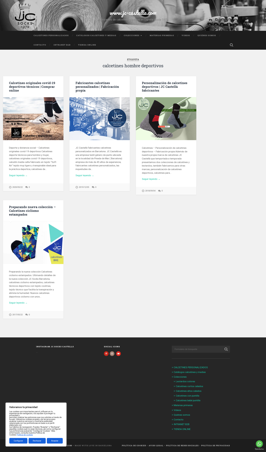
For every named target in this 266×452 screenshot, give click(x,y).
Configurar (18, 441)
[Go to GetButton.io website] (259, 449)
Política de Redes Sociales (182, 445)
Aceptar (54, 441)
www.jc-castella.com (133, 12)
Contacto (40, 45)
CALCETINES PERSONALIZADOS (51, 35)
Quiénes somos (206, 35)
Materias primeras (162, 35)
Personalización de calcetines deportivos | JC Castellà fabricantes (164, 86)
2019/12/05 (84, 187)
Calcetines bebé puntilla (188, 400)
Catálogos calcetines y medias (96, 35)
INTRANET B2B (62, 45)
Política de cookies (25, 435)
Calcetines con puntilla (187, 395)
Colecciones (131, 35)
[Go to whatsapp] (259, 443)
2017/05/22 (17, 315)
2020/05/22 (17, 187)
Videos (185, 35)
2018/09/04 (150, 191)
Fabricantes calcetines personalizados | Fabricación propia (97, 86)
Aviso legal (156, 445)
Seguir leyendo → (18, 175)
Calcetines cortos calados (189, 386)
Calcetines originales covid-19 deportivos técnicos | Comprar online (32, 86)
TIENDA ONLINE (87, 45)
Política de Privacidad (215, 445)
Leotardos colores (185, 381)
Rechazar (37, 441)
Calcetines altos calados (188, 391)
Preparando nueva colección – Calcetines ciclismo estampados (32, 210)
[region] (36, 424)
